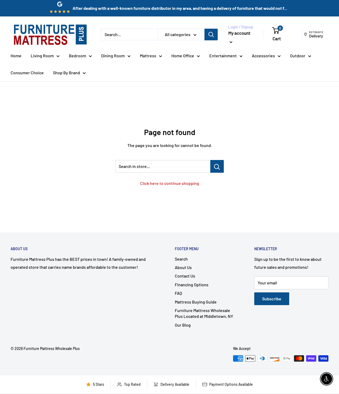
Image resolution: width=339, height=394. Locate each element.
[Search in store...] (217, 166)
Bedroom (77, 55)
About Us (183, 267)
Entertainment (223, 55)
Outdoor (297, 55)
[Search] (211, 34)
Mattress (148, 55)
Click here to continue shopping (169, 183)
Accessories (263, 55)
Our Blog (183, 324)
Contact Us (185, 275)
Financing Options (191, 284)
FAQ (178, 293)
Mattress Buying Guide (196, 301)
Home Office (182, 55)
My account (239, 33)
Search (181, 258)
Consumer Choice (27, 72)
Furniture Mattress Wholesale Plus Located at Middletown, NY (204, 313)
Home (16, 55)
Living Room (42, 55)
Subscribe (271, 298)
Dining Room (113, 55)
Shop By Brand (66, 72)
